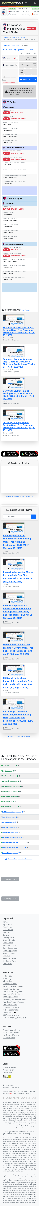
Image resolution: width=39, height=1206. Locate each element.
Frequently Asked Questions (14, 999)
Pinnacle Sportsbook (11, 1030)
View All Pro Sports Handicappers (20, 859)
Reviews (6, 935)
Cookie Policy (8, 1072)
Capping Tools (8, 937)
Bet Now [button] (32, 29)
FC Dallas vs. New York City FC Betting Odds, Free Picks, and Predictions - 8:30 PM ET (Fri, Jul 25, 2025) (19, 331)
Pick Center (7, 927)
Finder (26, 45)
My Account (7, 924)
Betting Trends (9, 940)
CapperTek (6, 37)
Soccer (23, 37)
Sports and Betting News (13, 991)
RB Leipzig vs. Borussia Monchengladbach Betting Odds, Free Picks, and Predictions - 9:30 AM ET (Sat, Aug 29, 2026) (18, 717)
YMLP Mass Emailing (11, 1010)
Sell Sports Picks (9, 961)
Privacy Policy (8, 1070)
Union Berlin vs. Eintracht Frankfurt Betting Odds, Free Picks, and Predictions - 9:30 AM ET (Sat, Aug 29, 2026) (18, 649)
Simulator (8, 50)
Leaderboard (8, 929)
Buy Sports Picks (9, 958)
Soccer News (24, 310)
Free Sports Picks (10, 1004)
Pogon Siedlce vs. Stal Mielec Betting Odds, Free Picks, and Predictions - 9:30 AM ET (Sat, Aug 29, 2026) (18, 576)
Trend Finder (15, 37)
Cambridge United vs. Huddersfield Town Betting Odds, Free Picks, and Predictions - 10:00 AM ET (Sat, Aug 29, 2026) (17, 541)
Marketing (7, 978)
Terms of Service (9, 1067)
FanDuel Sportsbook (11, 1032)
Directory (6, 932)
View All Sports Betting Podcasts (19, 496)
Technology (7, 976)
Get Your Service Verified (13, 986)
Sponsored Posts (10, 984)
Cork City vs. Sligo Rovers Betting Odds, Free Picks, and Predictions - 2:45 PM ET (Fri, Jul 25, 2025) (19, 426)
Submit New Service (11, 989)
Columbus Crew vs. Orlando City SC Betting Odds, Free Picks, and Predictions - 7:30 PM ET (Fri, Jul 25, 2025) (19, 363)
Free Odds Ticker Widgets (13, 1002)
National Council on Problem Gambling (18, 1134)
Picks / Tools (28, 79)
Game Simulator (9, 945)
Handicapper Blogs (10, 997)
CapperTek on (8, 1012)
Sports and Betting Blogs (13, 994)
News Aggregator (10, 950)
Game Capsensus (10, 948)
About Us (6, 956)
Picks (8, 45)
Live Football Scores (11, 1035)
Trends (16, 45)
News (31, 50)
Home (5, 922)
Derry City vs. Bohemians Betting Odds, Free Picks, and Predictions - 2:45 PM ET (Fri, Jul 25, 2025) (19, 394)
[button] (35, 3)
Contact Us (7, 963)
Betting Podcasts (9, 953)
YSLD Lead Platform (11, 1007)
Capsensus (20, 50)
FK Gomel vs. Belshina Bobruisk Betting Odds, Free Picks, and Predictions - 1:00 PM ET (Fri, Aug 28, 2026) (17, 682)
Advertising (7, 981)
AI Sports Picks (9, 1038)
